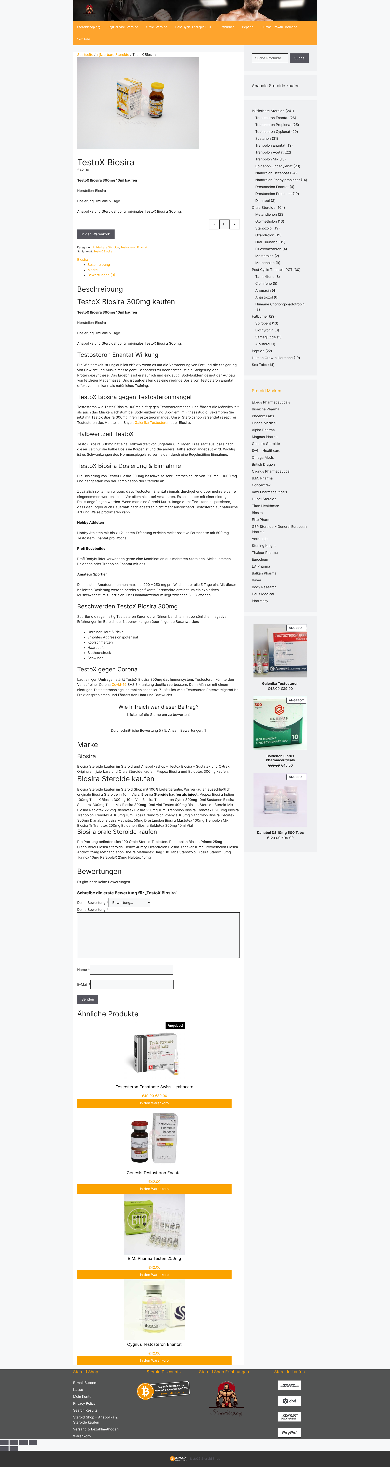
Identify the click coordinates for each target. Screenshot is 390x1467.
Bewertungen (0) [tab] (101, 275)
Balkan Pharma (264, 573)
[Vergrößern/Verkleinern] (4, 1442)
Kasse (78, 1390)
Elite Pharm (261, 520)
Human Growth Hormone (279, 27)
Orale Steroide (156, 27)
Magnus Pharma (265, 437)
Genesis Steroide (266, 444)
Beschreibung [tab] (99, 265)
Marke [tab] (93, 270)
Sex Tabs (83, 39)
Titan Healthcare (265, 506)
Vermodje (260, 539)
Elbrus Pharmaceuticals (271, 402)
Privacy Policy (84, 1403)
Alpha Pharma (263, 430)
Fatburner (227, 27)
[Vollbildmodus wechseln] (14, 1442)
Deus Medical (263, 594)
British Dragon (263, 464)
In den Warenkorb (95, 234)
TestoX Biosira (103, 251)
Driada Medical (264, 423)
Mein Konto (82, 1397)
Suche (299, 58)
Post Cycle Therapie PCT (193, 27)
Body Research (264, 587)
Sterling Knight (264, 546)
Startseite (85, 55)
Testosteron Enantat (134, 247)
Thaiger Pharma (265, 553)
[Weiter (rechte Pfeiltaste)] (14, 1448)
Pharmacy (260, 601)
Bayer (256, 580)
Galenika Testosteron (152, 423)
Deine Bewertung (92, 903)
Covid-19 (119, 685)
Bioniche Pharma (265, 409)
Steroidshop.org (89, 27)
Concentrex (261, 485)
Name (83, 970)
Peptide (247, 27)
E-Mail (83, 984)
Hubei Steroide (264, 499)
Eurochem (260, 559)
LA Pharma (261, 566)
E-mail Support (85, 1383)
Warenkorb (82, 1436)
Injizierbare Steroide (123, 27)
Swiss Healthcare (266, 451)
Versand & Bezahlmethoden (96, 1429)
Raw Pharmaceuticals (269, 492)
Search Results (85, 1410)
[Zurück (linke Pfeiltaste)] (4, 1448)
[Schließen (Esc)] (33, 1442)
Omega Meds (263, 457)
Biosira (82, 259)
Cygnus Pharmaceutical (271, 471)
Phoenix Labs (263, 416)
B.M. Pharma (262, 478)
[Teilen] (23, 1442)
